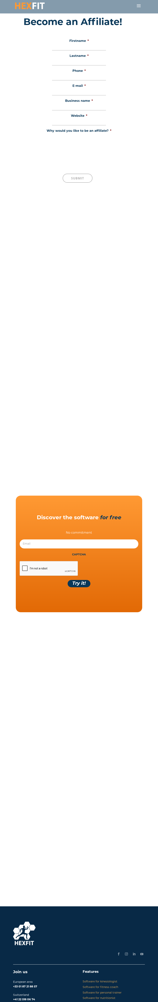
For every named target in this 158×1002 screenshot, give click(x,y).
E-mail (79, 86)
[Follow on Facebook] (119, 954)
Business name (79, 101)
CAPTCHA (79, 554)
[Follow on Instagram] (126, 954)
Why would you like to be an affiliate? (79, 131)
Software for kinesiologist (100, 981)
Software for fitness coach (100, 987)
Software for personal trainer (102, 992)
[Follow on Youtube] (142, 954)
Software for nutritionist (99, 998)
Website (79, 116)
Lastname (79, 56)
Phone (79, 71)
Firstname (79, 41)
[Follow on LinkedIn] (134, 954)
